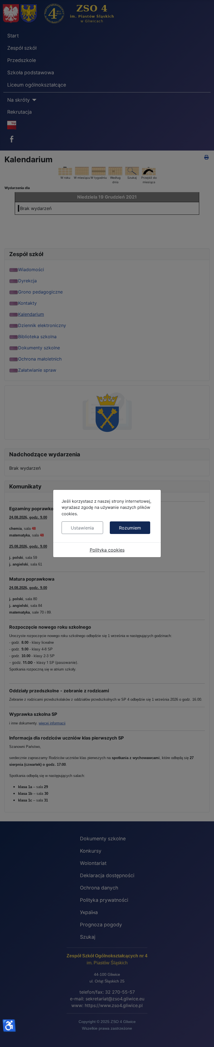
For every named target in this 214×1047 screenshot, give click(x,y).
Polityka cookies (107, 550)
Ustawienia (82, 528)
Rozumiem (130, 528)
